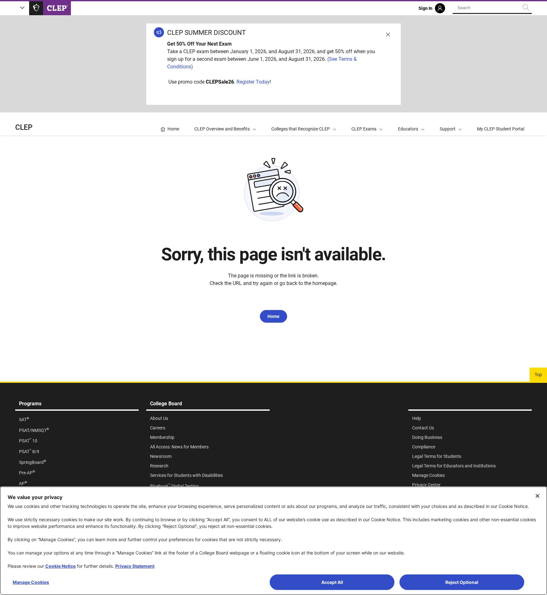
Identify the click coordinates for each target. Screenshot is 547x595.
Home (273, 316)
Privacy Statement (134, 566)
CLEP (24, 127)
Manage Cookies (31, 582)
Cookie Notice (60, 566)
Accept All (332, 582)
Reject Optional (461, 582)
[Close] (537, 496)
